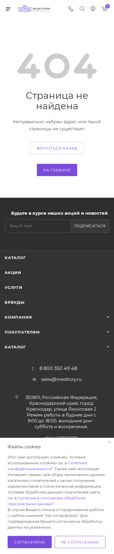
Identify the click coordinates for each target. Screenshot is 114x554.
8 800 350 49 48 (58, 368)
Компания (18, 317)
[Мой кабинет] (93, 9)
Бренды (15, 302)
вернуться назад (57, 148)
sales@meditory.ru (61, 379)
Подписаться (90, 226)
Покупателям (22, 332)
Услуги (14, 287)
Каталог (15, 257)
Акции (13, 272)
